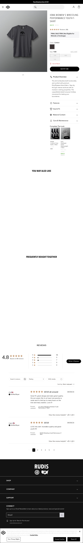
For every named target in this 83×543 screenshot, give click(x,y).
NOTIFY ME (65, 69)
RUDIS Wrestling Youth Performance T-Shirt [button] (51, 433)
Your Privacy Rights (13, 539)
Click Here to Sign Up (16, 523)
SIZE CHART (74, 51)
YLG (57, 59)
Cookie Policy (34, 535)
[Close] (80, 531)
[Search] (36, 7)
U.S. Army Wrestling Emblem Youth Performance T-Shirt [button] (48, 407)
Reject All (73, 539)
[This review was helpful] (68, 415)
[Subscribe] (62, 515)
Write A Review (74, 361)
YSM (57, 55)
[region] (41, 535)
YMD (67, 55)
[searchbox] (16, 379)
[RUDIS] (8, 7)
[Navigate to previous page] (29, 450)
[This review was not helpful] (72, 415)
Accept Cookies (59, 539)
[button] (3, 7)
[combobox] (48, 7)
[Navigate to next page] (54, 450)
